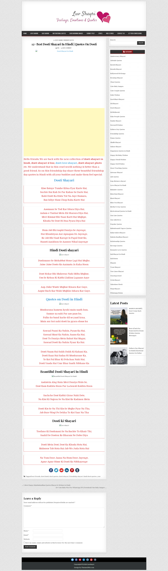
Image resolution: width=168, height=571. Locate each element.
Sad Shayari (45, 33)
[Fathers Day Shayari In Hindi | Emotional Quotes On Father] (118, 356)
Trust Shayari (115, 267)
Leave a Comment (67, 48)
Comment (28, 506)
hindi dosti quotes (90, 476)
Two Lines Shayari (117, 271)
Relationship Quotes (117, 241)
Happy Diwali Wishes (118, 159)
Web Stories (110, 33)
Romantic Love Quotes (118, 250)
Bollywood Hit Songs (117, 73)
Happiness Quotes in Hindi (120, 151)
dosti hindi (45, 476)
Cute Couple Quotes (117, 91)
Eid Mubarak (115, 112)
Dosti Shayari (59, 40)
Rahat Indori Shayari (117, 233)
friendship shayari (76, 476)
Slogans (113, 263)
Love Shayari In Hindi (118, 185)
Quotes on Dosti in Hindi (64, 299)
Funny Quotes (115, 138)
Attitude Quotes (116, 60)
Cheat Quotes (115, 82)
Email (26, 535)
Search (112, 40)
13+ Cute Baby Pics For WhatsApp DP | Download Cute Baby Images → (81, 487)
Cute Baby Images (116, 86)
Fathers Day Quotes (117, 129)
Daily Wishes (115, 95)
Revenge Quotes (116, 246)
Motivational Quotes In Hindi (120, 211)
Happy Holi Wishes (117, 164)
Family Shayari (115, 121)
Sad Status (114, 258)
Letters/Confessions (135, 33)
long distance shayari (118, 181)
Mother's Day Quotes (118, 207)
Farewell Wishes (116, 125)
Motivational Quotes (59, 33)
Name (26, 531)
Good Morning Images (76, 33)
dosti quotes (53, 476)
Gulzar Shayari (115, 146)
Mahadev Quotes (116, 190)
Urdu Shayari (115, 280)
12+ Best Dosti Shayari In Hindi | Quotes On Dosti (64, 44)
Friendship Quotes (68, 40)
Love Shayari (34, 33)
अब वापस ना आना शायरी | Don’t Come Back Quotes (135, 311)
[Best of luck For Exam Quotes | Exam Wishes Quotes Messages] (118, 336)
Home (25, 33)
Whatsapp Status (116, 293)
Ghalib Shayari (115, 142)
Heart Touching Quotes (118, 168)
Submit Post (91, 33)
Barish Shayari (115, 65)
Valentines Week (116, 284)
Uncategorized (115, 276)
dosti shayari (64, 476)
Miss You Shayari (116, 203)
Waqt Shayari (115, 289)
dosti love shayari (66, 163)
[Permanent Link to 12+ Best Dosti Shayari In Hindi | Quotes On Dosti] (64, 78)
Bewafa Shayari (116, 69)
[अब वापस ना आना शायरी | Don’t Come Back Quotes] (118, 316)
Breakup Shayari (116, 78)
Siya (58, 48)
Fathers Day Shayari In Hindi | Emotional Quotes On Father (136, 350)
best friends (35, 476)
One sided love (115, 220)
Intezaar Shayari (116, 172)
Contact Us (121, 33)
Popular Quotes (116, 224)
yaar (99, 476)
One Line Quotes (116, 215)
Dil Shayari (114, 103)
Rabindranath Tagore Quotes (120, 228)
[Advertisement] (64, 132)
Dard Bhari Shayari (117, 99)
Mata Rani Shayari (116, 194)
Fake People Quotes (117, 116)
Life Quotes (114, 177)
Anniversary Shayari (117, 56)
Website (27, 539)
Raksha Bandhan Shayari (119, 237)
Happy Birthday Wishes (119, 155)
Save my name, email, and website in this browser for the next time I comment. (54, 543)
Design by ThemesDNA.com (84, 567)
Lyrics (100, 33)
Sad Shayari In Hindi (117, 254)
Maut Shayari (115, 198)
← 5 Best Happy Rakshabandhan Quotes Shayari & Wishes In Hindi (46, 485)
